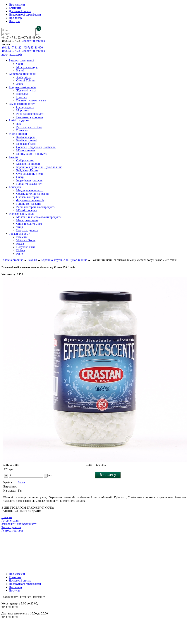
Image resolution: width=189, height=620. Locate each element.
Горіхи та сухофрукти (29, 183)
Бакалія (13, 157)
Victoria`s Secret (25, 240)
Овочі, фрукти (25, 107)
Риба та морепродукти (30, 113)
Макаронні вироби (28, 163)
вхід (4, 54)
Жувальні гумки (26, 90)
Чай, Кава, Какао (27, 170)
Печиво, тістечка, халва (31, 100)
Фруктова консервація (30, 200)
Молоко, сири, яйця (21, 213)
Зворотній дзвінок (33, 40)
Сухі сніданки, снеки (29, 173)
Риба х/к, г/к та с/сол (29, 127)
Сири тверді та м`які (29, 223)
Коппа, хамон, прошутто (31, 153)
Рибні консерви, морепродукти (35, 207)
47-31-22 (11, 47)
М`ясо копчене (25, 150)
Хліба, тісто (23, 77)
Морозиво (22, 110)
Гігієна (20, 250)
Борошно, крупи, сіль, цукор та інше (39, 167)
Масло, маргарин (27, 220)
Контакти (15, 7)
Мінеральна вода (26, 67)
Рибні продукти (19, 120)
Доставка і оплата (20, 11)
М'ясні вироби (18, 133)
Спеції (20, 177)
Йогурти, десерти (27, 230)
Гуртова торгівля (12, 530)
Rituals (20, 243)
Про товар (15, 17)
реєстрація (15, 54)
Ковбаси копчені (26, 140)
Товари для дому (19, 233)
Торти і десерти (11, 527)
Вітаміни (22, 237)
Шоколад (22, 93)
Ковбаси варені (25, 137)
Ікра (18, 123)
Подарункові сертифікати (25, 14)
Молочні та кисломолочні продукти (38, 217)
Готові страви (10, 520)
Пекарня (6, 517)
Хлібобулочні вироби (22, 73)
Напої (20, 70)
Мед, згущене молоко (29, 190)
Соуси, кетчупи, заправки (32, 193)
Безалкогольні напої (21, 60)
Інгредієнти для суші (29, 180)
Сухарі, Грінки (25, 80)
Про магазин (17, 4)
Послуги (14, 21)
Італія (21, 482)
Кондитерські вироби (22, 87)
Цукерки (21, 97)
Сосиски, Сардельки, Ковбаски (36, 147)
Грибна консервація (28, 203)
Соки (19, 63)
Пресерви (22, 130)
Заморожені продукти (22, 103)
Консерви (15, 187)
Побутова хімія (25, 247)
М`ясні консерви (26, 210)
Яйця (19, 227)
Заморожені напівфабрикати (19, 523)
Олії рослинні (25, 160)
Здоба (19, 83)
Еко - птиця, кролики (29, 117)
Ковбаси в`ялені (26, 143)
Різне (19, 253)
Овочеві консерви (27, 197)
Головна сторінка (12, 260)
